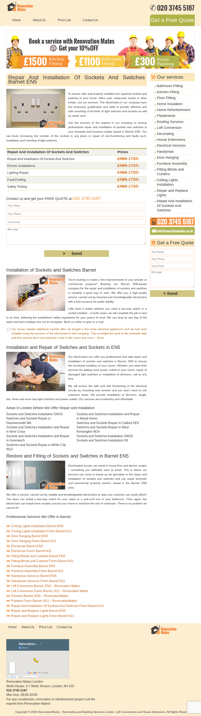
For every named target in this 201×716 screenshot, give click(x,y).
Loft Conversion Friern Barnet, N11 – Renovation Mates (49, 591)
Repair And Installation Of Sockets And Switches (174, 205)
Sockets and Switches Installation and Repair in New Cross (37, 429)
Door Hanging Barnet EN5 (29, 536)
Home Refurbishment (173, 110)
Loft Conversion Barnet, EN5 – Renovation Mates (45, 586)
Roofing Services (170, 122)
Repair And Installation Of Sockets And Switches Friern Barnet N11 (57, 606)
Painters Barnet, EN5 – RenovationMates (40, 596)
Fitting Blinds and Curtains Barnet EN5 (38, 556)
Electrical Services (171, 145)
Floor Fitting (166, 98)
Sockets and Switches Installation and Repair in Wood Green (108, 416)
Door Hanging (168, 157)
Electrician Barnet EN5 (27, 546)
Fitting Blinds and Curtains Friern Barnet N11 (42, 561)
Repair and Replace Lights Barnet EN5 (38, 610)
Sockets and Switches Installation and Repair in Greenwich (37, 438)
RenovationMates (49, 711)
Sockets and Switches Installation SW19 (34, 414)
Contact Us (90, 20)
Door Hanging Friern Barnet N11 (33, 541)
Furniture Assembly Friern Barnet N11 (37, 571)
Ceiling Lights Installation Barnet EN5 (37, 526)
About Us (39, 20)
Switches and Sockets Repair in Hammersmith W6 (28, 420)
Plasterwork (166, 116)
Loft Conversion (169, 128)
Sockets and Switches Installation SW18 (105, 436)
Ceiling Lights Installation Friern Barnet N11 (41, 531)
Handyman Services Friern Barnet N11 (38, 581)
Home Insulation (169, 104)
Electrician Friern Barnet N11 (31, 551)
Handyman (165, 152)
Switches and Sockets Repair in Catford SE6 (108, 423)
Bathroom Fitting (170, 86)
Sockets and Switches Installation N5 (102, 440)
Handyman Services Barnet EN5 (34, 576)
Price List (64, 20)
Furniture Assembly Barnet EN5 (33, 566)
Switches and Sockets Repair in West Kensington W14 (103, 429)
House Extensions (171, 140)
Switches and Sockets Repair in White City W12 (36, 447)
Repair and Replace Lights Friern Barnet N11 (42, 616)
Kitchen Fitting (168, 92)
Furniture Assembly (172, 164)
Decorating (165, 134)
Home (16, 20)
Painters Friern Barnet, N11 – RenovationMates (44, 600)
